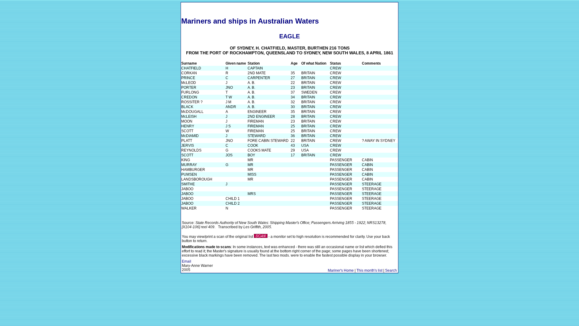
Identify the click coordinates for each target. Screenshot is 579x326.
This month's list (369, 270)
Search (391, 270)
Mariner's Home (341, 270)
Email (186, 261)
